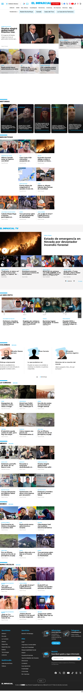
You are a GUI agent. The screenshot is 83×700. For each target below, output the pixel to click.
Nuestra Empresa (27, 655)
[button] (79, 314)
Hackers (40, 522)
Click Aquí (56, 643)
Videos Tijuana (48, 235)
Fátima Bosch (23, 611)
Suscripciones (26, 666)
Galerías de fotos (7, 663)
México (4, 633)
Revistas (65, 7)
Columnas (49, 7)
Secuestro (22, 489)
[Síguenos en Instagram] (69, 3)
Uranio (45, 318)
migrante (21, 462)
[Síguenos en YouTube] (72, 3)
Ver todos (80, 281)
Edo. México (24, 7)
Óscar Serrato (43, 351)
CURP (24, 318)
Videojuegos (22, 401)
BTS (38, 583)
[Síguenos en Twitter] (67, 3)
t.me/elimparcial (76, 632)
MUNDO (3, 504)
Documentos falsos (8, 318)
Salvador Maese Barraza (17, 352)
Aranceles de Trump (6, 155)
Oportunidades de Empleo (30, 658)
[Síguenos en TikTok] (75, 3)
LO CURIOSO (5, 383)
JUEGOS (12, 7)
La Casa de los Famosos (65, 12)
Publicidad (25, 668)
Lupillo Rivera (41, 212)
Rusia (2, 65)
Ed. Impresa (57, 7)
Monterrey (42, 7)
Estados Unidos (64, 40)
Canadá (38, 12)
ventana (3, 429)
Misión (24, 652)
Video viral (40, 429)
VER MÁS (14, 345)
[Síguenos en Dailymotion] (80, 3)
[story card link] (39, 34)
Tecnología (5, 652)
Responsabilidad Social (29, 650)
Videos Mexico (5, 269)
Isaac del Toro (49, 12)
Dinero (4, 641)
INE (21, 65)
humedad (21, 429)
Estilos (4, 649)
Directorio (25, 660)
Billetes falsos (5, 489)
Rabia (2, 401)
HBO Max (40, 611)
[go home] (7, 683)
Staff (23, 642)
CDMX (17, 7)
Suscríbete (55, 3)
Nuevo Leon (4, 462)
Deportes (5, 644)
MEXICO (3, 443)
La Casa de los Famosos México (7, 584)
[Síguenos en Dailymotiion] (80, 673)
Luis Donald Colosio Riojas (8, 212)
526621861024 (56, 632)
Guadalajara (33, 7)
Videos (4, 666)
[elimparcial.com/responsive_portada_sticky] (82, 692)
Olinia (39, 183)
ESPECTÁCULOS (7, 565)
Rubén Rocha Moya (26, 12)
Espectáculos (6, 647)
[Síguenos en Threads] (77, 3)
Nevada (39, 155)
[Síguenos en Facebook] (64, 3)
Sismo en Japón (23, 183)
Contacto (24, 663)
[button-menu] (2, 4)
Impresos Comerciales (29, 644)
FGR (20, 155)
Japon (21, 550)
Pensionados (66, 318)
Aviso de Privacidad (28, 647)
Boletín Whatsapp (27, 633)
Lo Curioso (5, 639)
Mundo (21, 212)
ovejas (39, 401)
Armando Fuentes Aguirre (72, 352)
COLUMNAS (5, 345)
